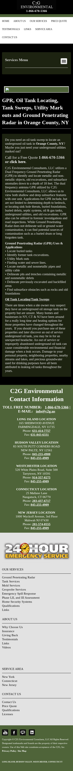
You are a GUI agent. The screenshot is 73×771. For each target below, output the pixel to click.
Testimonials (11, 29)
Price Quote (59, 21)
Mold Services (11, 585)
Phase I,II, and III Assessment (21, 597)
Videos (6, 647)
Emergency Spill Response (19, 593)
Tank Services (11, 581)
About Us (19, 21)
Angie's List (23, 732)
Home (5, 21)
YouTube (5, 732)
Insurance (8, 631)
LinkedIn (32, 732)
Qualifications (11, 605)
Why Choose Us (12, 627)
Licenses (7, 714)
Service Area (43, 29)
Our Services (38, 21)
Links (27, 29)
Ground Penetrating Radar (18, 577)
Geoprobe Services (14, 589)
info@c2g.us (45, 411)
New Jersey (9, 685)
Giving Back (10, 635)
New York (8, 676)
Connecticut (9, 680)
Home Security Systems (17, 601)
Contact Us (9, 37)
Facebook (14, 732)
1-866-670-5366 (36, 11)
